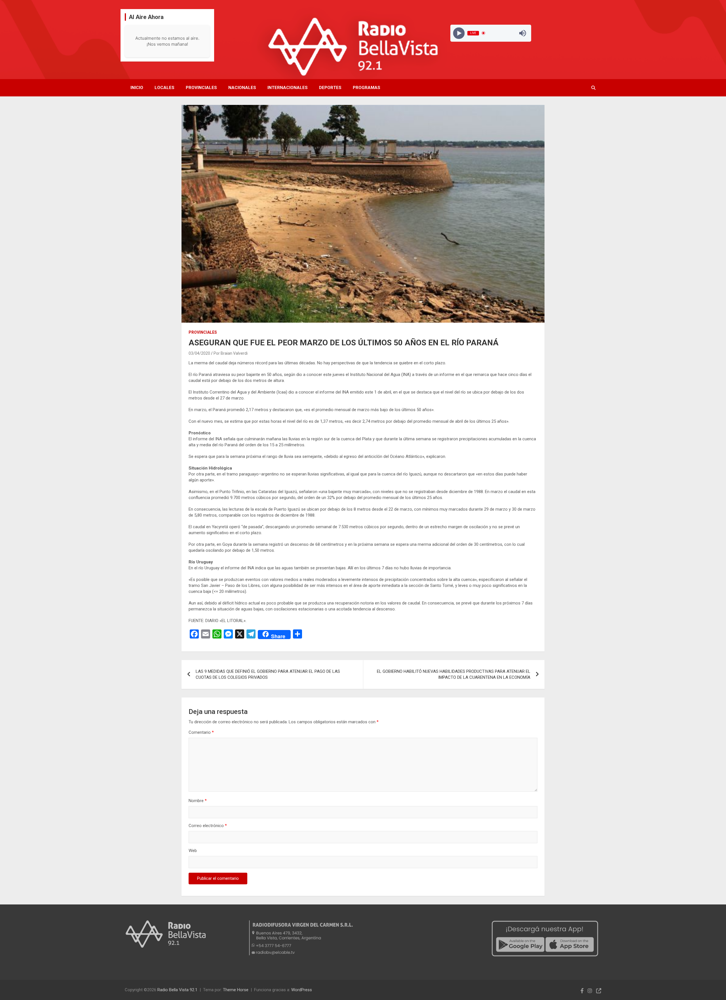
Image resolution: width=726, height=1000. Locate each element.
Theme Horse (235, 989)
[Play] (458, 33)
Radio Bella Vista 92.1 (177, 989)
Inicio (136, 87)
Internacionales (287, 87)
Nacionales (242, 87)
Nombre (198, 800)
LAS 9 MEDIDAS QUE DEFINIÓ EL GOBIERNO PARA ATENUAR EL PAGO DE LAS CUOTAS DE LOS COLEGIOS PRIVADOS (268, 674)
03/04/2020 (199, 353)
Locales (164, 87)
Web (193, 850)
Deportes (330, 87)
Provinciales (201, 87)
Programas (366, 87)
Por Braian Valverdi (231, 353)
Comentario (201, 732)
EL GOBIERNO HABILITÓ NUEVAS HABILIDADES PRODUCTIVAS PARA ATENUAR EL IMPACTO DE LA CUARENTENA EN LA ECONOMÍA (453, 674)
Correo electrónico (208, 825)
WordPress (301, 989)
